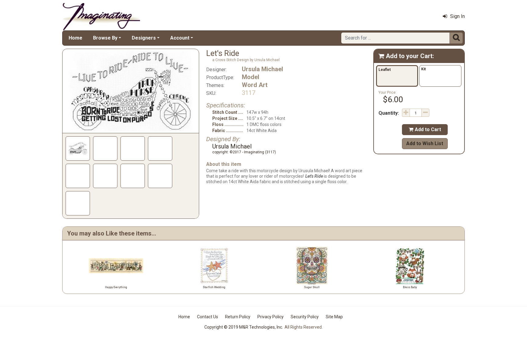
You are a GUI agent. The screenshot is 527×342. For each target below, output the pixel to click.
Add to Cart (425, 129)
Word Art (254, 85)
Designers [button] (144, 38)
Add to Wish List (424, 143)
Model (250, 77)
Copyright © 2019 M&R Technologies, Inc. (243, 327)
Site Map (334, 316)
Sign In (457, 16)
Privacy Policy (270, 316)
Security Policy (305, 316)
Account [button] (179, 38)
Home (75, 38)
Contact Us (207, 316)
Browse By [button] (105, 38)
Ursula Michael (262, 69)
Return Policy (237, 316)
